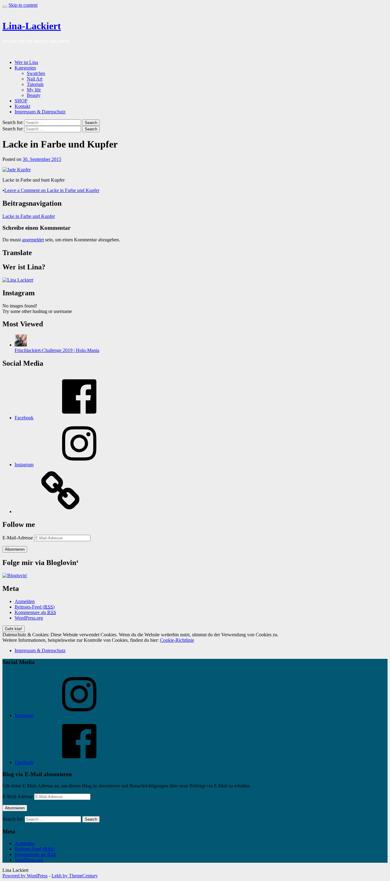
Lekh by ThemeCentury (74, 875)
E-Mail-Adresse (18, 537)
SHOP (21, 100)
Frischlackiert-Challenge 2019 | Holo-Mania (57, 350)
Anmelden (25, 601)
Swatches (36, 73)
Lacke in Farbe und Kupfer (28, 216)
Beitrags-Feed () (35, 606)
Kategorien (25, 67)
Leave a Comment (51, 190)
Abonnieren (15, 549)
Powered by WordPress (25, 875)
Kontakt (22, 106)
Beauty (34, 95)
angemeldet (33, 239)
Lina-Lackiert (31, 25)
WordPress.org (29, 617)
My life (34, 89)
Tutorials (35, 84)
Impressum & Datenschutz (40, 111)
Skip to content (23, 5)
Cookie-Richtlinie (177, 640)
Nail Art (34, 78)
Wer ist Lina (26, 62)
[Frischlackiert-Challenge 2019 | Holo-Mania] (21, 344)
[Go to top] (4, 7)
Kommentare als (35, 612)
